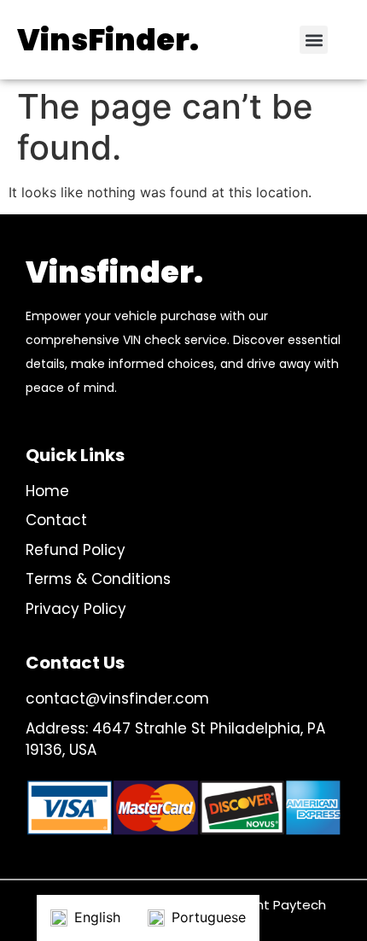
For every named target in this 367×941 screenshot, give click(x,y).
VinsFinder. (108, 40)
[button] (314, 40)
